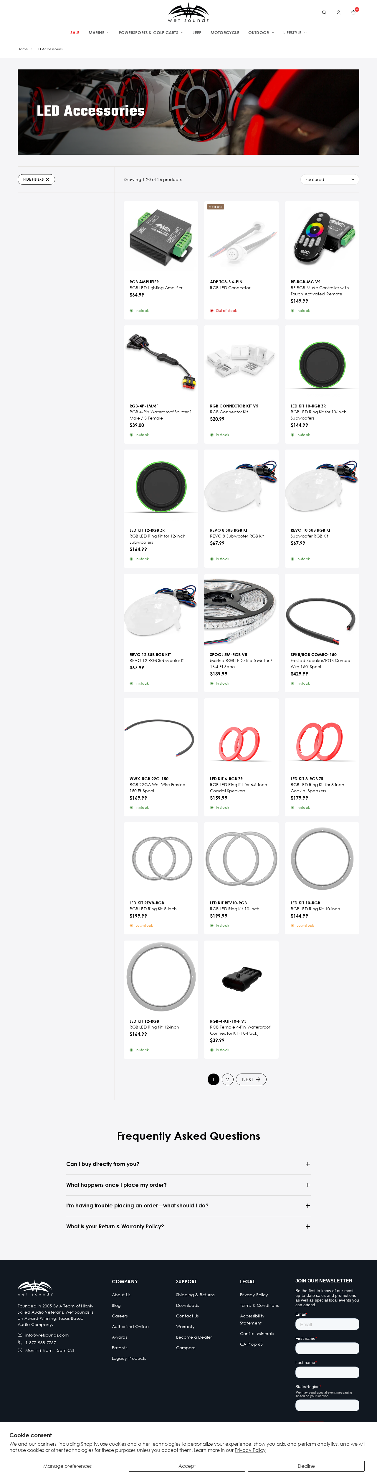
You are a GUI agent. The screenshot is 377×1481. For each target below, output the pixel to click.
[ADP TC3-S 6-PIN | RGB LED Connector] (241, 238)
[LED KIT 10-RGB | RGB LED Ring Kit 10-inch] (322, 859)
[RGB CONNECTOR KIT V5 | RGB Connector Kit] (241, 362)
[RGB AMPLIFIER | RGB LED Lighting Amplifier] (161, 238)
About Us (121, 1294)
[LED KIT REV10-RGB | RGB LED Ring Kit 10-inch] (241, 859)
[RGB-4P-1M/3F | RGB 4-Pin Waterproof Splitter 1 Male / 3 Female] (161, 362)
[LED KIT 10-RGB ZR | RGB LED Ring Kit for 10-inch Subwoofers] (322, 362)
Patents (119, 1347)
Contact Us (187, 1315)
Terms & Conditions (259, 1305)
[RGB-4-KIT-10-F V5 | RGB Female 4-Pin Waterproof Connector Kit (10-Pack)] (241, 978)
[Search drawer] (324, 12)
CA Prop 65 (251, 1344)
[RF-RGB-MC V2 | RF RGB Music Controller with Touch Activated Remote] (322, 238)
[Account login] (338, 12)
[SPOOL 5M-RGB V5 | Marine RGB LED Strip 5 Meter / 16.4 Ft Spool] (241, 611)
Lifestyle (292, 32)
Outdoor (258, 32)
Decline (306, 1466)
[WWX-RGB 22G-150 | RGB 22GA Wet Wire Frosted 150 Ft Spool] (161, 735)
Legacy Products (129, 1358)
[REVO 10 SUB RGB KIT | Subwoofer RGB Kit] (322, 487)
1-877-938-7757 (40, 1342)
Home (23, 49)
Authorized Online (130, 1326)
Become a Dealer (194, 1336)
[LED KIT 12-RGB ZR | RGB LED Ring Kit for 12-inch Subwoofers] (161, 487)
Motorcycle (225, 32)
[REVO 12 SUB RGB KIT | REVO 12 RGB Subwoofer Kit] (161, 611)
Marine (96, 32)
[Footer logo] (35, 1288)
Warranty (185, 1326)
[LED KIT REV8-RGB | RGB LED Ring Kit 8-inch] (161, 859)
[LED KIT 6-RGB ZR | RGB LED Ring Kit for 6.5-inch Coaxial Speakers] (241, 735)
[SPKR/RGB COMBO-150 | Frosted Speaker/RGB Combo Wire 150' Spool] (322, 611)
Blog (116, 1305)
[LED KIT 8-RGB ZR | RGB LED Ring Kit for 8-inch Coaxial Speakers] (322, 735)
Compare (186, 1347)
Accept (187, 1466)
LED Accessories (48, 49)
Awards (119, 1336)
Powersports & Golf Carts (148, 32)
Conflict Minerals (257, 1333)
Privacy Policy (250, 1450)
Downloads (187, 1305)
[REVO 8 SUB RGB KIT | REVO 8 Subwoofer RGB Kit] (241, 487)
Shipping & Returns (195, 1294)
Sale (75, 32)
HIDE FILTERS (33, 179)
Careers (120, 1315)
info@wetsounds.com (47, 1334)
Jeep (197, 32)
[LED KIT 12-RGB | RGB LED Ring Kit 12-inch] (161, 978)
